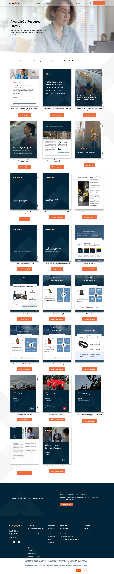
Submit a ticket (32, 550)
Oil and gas (51, 528)
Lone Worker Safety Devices (35, 533)
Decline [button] (85, 570)
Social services (51, 536)
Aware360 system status (34, 556)
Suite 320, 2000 (13, 530)
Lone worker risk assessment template (69, 539)
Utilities (50, 531)
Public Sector (51, 542)
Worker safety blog (64, 531)
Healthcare (51, 533)
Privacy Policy (66, 563)
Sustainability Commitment (90, 533)
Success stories (64, 528)
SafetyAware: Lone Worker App (36, 528)
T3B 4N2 (11, 534)
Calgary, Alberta (13, 533)
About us (86, 528)
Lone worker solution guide (66, 536)
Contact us (86, 531)
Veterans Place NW (13, 531)
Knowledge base (32, 553)
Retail (49, 539)
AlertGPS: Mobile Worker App (35, 531)
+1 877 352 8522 (13, 538)
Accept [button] (78, 570)
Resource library (64, 533)
